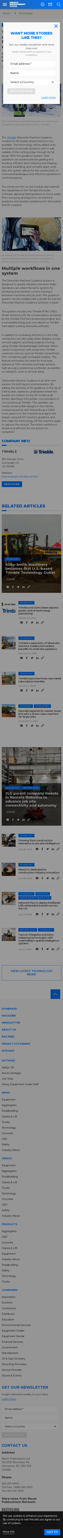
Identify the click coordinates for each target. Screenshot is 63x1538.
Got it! (52, 1532)
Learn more (48, 97)
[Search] (58, 4)
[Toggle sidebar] (5, 4)
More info (9, 1531)
